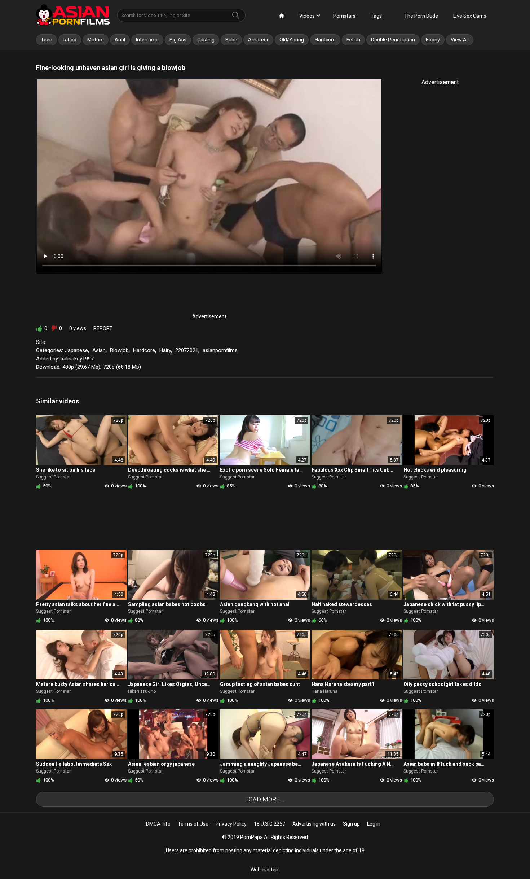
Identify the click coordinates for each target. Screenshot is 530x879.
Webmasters (265, 870)
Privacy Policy (231, 824)
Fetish (353, 40)
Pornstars (344, 16)
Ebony (433, 40)
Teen (46, 40)
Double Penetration (393, 40)
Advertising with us (314, 824)
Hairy (165, 350)
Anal (120, 40)
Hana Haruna (324, 691)
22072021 (186, 350)
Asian (99, 350)
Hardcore (325, 40)
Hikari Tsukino (142, 691)
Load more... (265, 799)
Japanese (76, 350)
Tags (376, 16)
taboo (69, 40)
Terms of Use (193, 824)
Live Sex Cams (469, 16)
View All (460, 40)
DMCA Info (158, 824)
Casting (206, 40)
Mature (95, 40)
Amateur (258, 40)
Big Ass (177, 40)
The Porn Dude (421, 16)
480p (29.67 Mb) (81, 367)
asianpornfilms (220, 350)
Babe (231, 40)
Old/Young (291, 40)
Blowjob (119, 350)
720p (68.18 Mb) (122, 367)
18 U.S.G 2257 (269, 824)
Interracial (147, 40)
